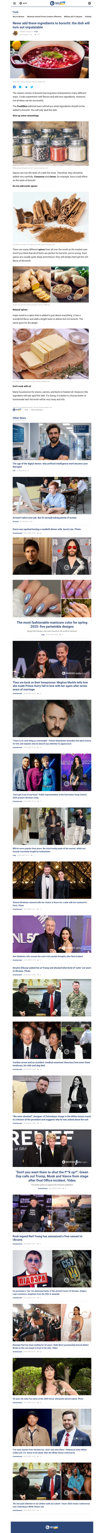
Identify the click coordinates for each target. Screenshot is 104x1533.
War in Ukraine (18, 17)
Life (14, 471)
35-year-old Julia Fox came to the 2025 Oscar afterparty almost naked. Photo (48, 1399)
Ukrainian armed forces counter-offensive (44, 17)
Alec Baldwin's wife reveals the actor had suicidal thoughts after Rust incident (48, 956)
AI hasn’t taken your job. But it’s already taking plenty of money (44, 517)
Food (36, 32)
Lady (43, 635)
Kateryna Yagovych (26, 32)
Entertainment (17, 533)
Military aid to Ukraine (73, 17)
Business (16, 521)
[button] (49, 59)
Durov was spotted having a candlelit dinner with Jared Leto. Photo (47, 529)
